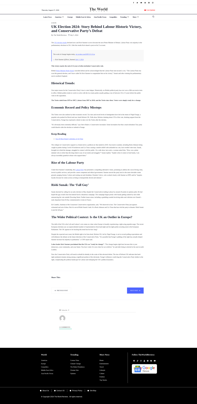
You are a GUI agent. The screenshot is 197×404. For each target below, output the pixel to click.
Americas (58, 17)
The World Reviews (60, 35)
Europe (70, 17)
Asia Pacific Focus (100, 17)
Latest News (47, 17)
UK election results (60, 42)
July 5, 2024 (80, 59)
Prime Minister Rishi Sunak (65, 71)
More (134, 17)
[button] (153, 17)
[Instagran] (153, 2)
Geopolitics (113, 17)
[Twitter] (138, 2)
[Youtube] (142, 2)
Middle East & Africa (83, 17)
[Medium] (146, 2)
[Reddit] (150, 2)
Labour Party (79, 170)
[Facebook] (134, 2)
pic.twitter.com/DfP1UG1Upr (85, 54)
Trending (123, 17)
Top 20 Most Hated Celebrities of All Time (69, 139)
